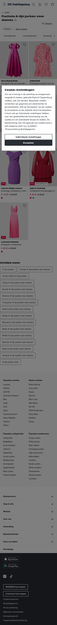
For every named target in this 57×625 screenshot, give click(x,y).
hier (25, 126)
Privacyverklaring (12, 129)
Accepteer (28, 143)
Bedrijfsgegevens (28, 129)
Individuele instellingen (28, 137)
